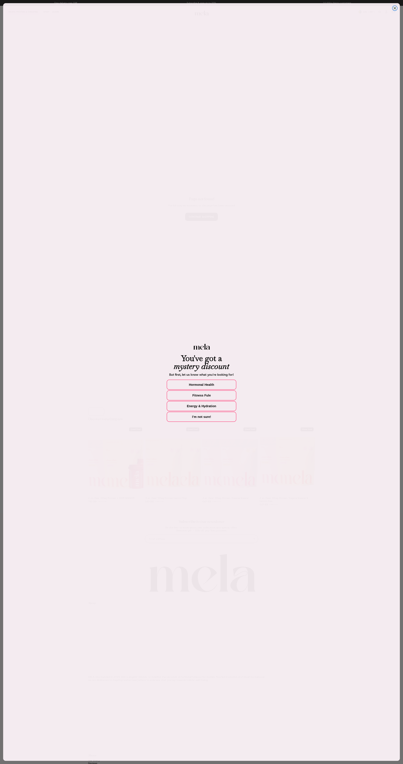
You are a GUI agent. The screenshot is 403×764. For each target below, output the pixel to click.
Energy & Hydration (201, 406)
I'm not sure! (201, 417)
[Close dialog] (394, 8)
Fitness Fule (201, 395)
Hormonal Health (201, 384)
